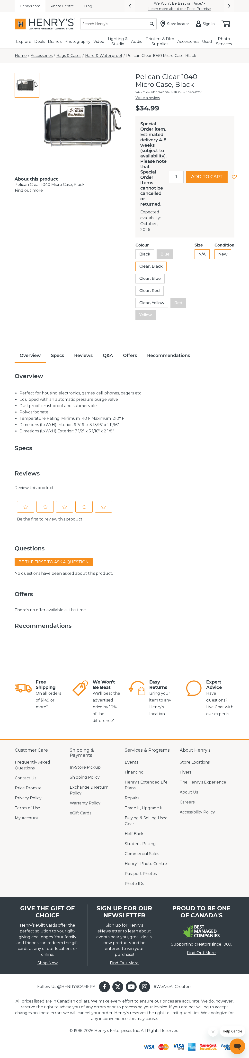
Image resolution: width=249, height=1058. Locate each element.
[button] (129, 6)
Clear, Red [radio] (149, 290)
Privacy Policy (28, 798)
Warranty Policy (85, 803)
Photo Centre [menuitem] (62, 6)
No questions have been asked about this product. (64, 573)
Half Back (134, 833)
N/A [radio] (202, 254)
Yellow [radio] (145, 315)
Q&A (108, 355)
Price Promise (28, 788)
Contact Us (25, 778)
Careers (187, 802)
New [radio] (222, 254)
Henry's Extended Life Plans (146, 785)
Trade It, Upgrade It (144, 808)
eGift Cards (80, 813)
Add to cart (206, 176)
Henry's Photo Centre (146, 863)
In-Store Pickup (85, 767)
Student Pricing (140, 843)
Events (131, 762)
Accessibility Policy (197, 812)
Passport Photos (141, 873)
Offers (130, 355)
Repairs (132, 798)
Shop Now (47, 963)
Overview (30, 355)
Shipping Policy (85, 777)
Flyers (185, 772)
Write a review (147, 98)
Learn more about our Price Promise (179, 9)
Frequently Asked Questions (32, 765)
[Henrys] (45, 24)
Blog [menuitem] (88, 6)
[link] (23, 695)
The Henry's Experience (203, 782)
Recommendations (168, 355)
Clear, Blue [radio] (150, 278)
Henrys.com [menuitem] (30, 6)
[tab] (27, 85)
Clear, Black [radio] (151, 266)
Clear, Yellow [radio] (151, 303)
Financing (134, 772)
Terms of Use (27, 808)
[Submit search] (152, 23)
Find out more (29, 190)
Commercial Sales (142, 853)
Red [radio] (178, 303)
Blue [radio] (164, 254)
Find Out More (124, 963)
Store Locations (195, 762)
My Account (26, 818)
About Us (189, 792)
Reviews (83, 355)
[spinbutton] (176, 177)
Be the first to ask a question (53, 562)
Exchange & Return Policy (89, 790)
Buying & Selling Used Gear (146, 821)
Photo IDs (134, 883)
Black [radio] (144, 254)
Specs (57, 355)
